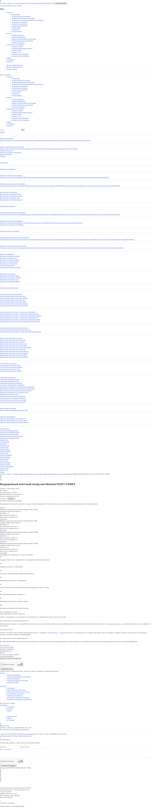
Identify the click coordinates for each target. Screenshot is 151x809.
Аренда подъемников (18, 37)
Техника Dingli (16, 27)
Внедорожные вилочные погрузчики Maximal (57, 474)
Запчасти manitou (17, 46)
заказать (11, 498)
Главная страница (5, 474)
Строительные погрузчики (15, 694)
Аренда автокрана (17, 35)
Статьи (9, 710)
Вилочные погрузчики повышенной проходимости (28, 20)
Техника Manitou (17, 31)
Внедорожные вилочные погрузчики (23, 18)
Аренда (9, 33)
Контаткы (10, 709)
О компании (10, 59)
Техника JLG (16, 29)
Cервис (9, 58)
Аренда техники (17, 5)
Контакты (10, 61)
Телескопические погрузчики (21, 16)
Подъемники (16, 14)
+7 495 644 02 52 (52, 632)
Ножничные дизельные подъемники (18, 697)
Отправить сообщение (8, 766)
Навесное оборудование (19, 26)
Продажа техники (5, 5)
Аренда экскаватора (18, 43)
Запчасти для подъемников (20, 56)
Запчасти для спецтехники (15, 44)
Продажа (10, 12)
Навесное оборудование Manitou (22, 48)
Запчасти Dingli (17, 50)
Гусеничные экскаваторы (15, 695)
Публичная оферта (6, 736)
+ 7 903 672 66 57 (64, 632)
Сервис (9, 718)
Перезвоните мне (6, 669)
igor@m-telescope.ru (115, 624)
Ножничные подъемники (19, 22)
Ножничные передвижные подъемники (19, 699)
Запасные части (12, 716)
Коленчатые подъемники (19, 24)
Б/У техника (10, 720)
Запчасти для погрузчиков (20, 54)
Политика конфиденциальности (22, 736)
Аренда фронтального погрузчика (22, 41)
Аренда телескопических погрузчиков (24, 39)
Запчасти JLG (16, 52)
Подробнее (3, 519)
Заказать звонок (61, 3)
